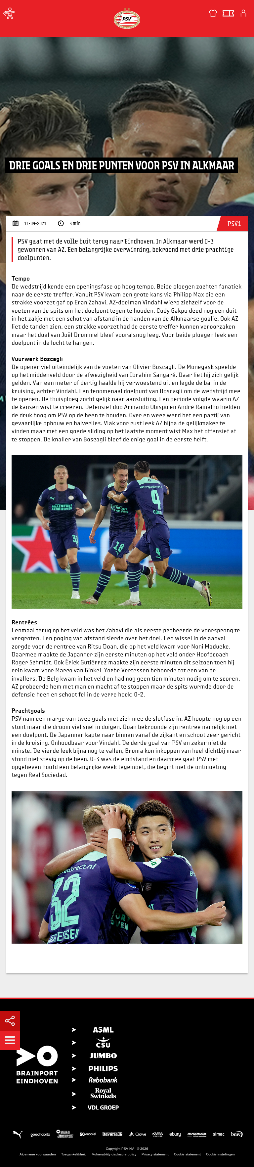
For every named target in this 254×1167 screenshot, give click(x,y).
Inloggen (243, 13)
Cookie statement (187, 1154)
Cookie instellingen (220, 1154)
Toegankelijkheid (74, 1154)
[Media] (6, 13)
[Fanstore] (213, 13)
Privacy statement (155, 1154)
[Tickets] (228, 13)
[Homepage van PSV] (127, 18)
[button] (10, 1040)
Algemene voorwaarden (38, 1154)
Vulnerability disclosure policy (114, 1154)
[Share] (10, 1021)
